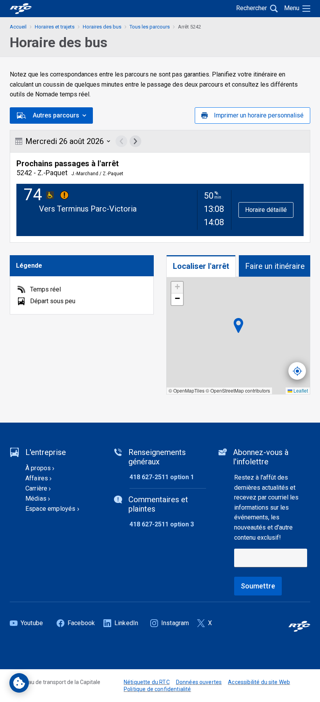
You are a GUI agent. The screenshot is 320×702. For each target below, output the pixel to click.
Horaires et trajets (55, 27)
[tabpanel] (238, 336)
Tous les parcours (150, 27)
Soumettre (258, 586)
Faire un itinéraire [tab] (275, 266)
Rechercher (251, 8)
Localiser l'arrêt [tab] (201, 266)
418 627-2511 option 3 (162, 524)
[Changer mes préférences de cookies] (19, 683)
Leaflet (300, 390)
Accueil (18, 27)
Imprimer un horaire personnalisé (259, 115)
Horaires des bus (102, 27)
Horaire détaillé (266, 209)
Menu (291, 8)
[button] (177, 287)
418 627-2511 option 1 (162, 477)
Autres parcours (56, 115)
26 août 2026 (64, 141)
